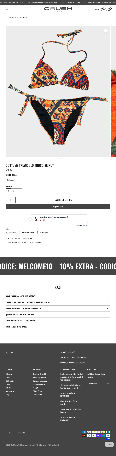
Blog (7, 394)
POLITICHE (37, 369)
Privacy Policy (37, 391)
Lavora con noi (10, 391)
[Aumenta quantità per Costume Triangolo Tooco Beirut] (13, 200)
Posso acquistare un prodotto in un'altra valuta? (28, 302)
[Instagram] (13, 353)
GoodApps (85, 225)
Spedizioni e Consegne (40, 381)
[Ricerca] (105, 9)
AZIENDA (9, 369)
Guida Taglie (10, 381)
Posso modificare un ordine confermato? (24, 308)
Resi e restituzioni (39, 384)
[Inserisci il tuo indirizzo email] (108, 383)
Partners (8, 384)
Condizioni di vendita (39, 374)
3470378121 (65, 395)
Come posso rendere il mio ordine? (21, 320)
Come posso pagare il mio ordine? (21, 296)
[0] (108, 9)
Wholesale (9, 387)
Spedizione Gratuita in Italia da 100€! (40, 2)
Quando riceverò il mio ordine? (20, 314)
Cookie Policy (37, 394)
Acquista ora (58, 206)
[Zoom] (105, 30)
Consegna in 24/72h (68, 2)
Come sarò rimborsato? (16, 326)
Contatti (8, 377)
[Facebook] (8, 353)
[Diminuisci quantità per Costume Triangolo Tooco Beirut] (7, 200)
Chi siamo (9, 374)
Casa (7, 18)
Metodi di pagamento (40, 377)
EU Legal (35, 387)
